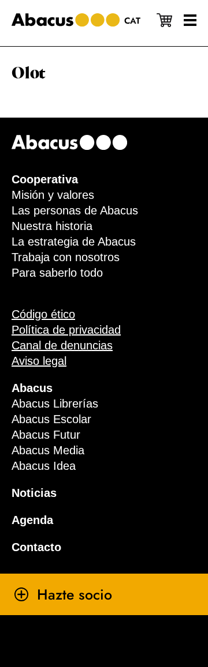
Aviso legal (39, 361)
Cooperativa (45, 179)
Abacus (32, 388)
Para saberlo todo (57, 272)
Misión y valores (53, 195)
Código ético (43, 314)
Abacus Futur (46, 434)
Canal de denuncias (62, 345)
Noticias (34, 493)
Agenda (32, 520)
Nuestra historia (52, 226)
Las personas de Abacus (75, 210)
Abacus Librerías (55, 403)
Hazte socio (74, 594)
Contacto (36, 547)
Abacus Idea (44, 465)
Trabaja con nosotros (66, 257)
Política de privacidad (66, 329)
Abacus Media (48, 450)
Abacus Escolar (51, 419)
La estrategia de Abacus (74, 241)
